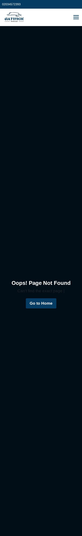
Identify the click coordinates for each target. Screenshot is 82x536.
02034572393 (11, 4)
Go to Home (41, 303)
